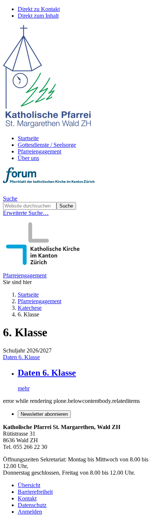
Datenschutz (32, 505)
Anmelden (30, 511)
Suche (10, 198)
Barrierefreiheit (35, 492)
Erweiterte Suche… (26, 213)
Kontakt (27, 498)
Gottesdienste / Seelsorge (47, 145)
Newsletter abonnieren (44, 414)
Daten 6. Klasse (21, 357)
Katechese (30, 308)
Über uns (28, 158)
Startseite (28, 138)
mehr (24, 388)
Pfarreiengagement (39, 151)
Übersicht (29, 485)
